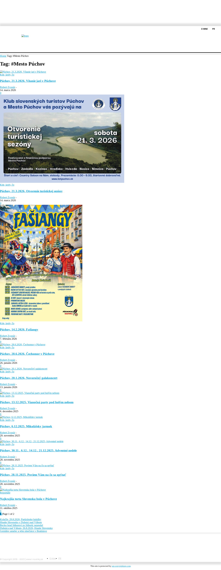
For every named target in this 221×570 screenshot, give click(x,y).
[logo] (33, 37)
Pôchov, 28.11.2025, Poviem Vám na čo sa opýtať (33, 474)
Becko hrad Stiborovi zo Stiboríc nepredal (21, 525)
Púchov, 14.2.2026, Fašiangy (19, 329)
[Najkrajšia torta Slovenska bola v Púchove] (23, 489)
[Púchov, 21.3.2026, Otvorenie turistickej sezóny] (62, 182)
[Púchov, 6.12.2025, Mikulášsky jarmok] (21, 417)
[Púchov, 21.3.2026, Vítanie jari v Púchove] (23, 71)
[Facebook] (219, 29)
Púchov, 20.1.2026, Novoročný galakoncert (28, 378)
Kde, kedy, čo (7, 74)
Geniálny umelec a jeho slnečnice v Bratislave (23, 531)
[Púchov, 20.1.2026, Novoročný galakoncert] (23, 368)
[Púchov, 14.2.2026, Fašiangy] (41, 320)
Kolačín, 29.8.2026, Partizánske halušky (20, 519)
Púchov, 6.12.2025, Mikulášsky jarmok (26, 426)
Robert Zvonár (7, 87)
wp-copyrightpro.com (121, 566)
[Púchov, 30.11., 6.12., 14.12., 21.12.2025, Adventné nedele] (31, 441)
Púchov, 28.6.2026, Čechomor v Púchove (27, 354)
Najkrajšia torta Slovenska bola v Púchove (28, 499)
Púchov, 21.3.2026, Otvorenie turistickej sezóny (31, 191)
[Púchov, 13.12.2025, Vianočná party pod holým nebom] (29, 393)
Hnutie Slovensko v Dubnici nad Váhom (21, 522)
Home (3, 56)
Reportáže (5, 492)
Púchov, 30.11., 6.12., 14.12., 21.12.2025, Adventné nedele (38, 450)
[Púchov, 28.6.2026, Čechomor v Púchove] (22, 344)
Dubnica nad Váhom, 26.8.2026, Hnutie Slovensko (26, 528)
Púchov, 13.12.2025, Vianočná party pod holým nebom (36, 402)
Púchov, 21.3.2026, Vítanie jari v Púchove (28, 81)
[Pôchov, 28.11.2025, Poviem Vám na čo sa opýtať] (27, 465)
